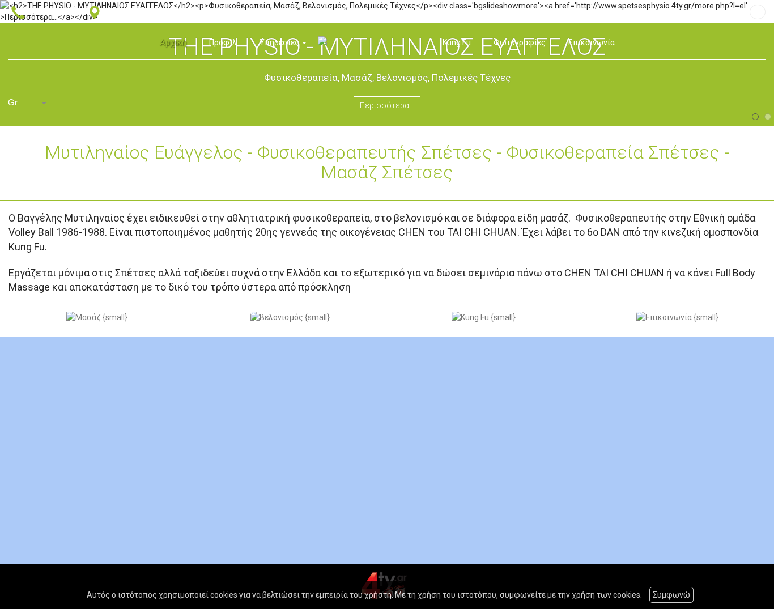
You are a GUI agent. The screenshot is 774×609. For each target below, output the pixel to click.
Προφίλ (223, 42)
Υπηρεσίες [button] (280, 42)
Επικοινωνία (591, 42)
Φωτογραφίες (520, 42)
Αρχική (173, 42)
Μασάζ (40, 308)
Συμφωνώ (671, 594)
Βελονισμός (252, 308)
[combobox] (28, 102)
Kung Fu (457, 42)
